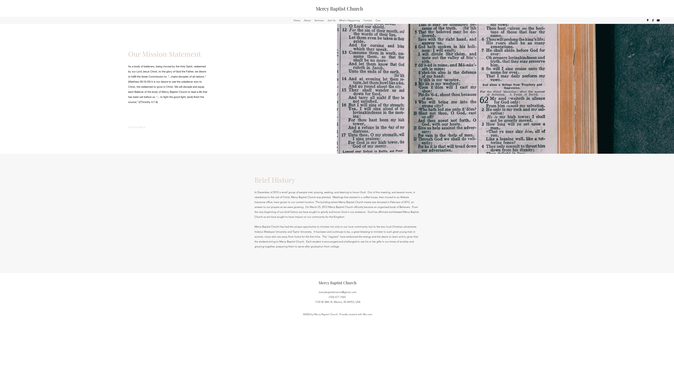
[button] (136, 127)
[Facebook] (653, 20)
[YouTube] (658, 20)
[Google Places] (647, 20)
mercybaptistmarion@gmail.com (337, 292)
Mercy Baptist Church (339, 8)
